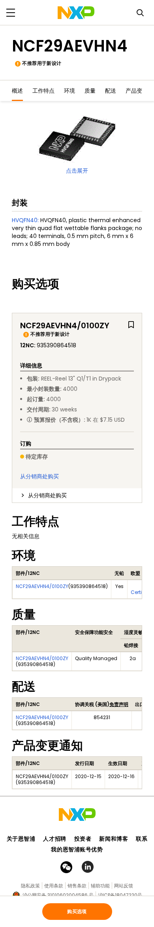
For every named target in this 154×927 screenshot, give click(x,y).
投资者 (83, 839)
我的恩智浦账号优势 (77, 849)
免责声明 (118, 704)
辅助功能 (100, 885)
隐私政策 (30, 885)
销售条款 (77, 885)
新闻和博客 (113, 839)
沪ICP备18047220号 (120, 895)
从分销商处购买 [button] (47, 495)
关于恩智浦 (21, 839)
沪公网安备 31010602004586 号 (58, 895)
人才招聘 (54, 839)
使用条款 (53, 885)
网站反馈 (123, 885)
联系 (141, 839)
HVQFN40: (25, 220)
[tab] (77, 495)
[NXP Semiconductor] (76, 12)
